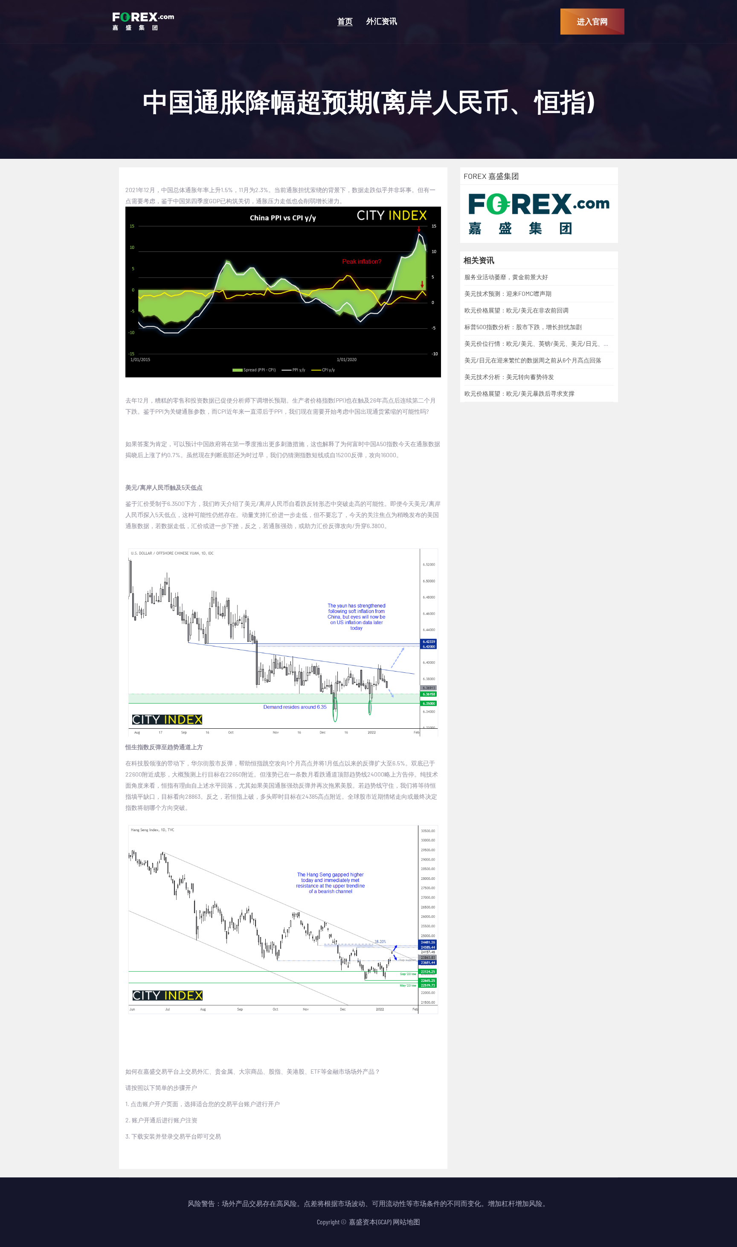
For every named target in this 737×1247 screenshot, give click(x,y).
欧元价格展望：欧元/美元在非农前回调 (516, 310)
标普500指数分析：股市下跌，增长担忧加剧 (523, 326)
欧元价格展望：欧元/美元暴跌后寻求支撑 (519, 393)
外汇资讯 (381, 21)
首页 (345, 21)
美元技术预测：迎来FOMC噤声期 (507, 293)
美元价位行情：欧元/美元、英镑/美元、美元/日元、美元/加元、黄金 (556, 343)
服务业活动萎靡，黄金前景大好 (506, 276)
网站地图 (406, 1222)
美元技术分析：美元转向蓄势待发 (509, 376)
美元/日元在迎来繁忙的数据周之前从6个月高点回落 (532, 360)
